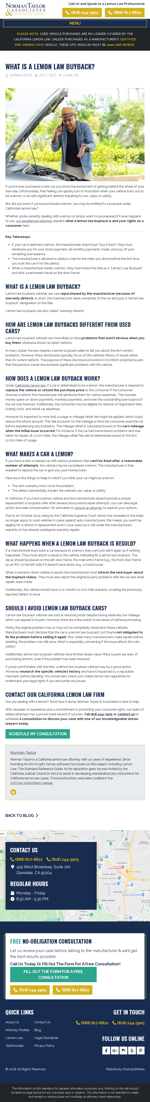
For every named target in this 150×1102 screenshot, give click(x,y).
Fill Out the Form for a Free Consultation (53, 974)
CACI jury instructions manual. (31, 783)
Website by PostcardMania (125, 1069)
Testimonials (14, 1046)
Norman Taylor (23, 752)
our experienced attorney (34, 221)
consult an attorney (88, 508)
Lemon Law (71, 75)
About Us (12, 1022)
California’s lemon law (30, 385)
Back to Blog (20, 815)
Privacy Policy (44, 1046)
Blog (37, 1030)
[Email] (13, 792)
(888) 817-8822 (127, 12)
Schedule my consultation (38, 734)
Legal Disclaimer (46, 1038)
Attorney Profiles (17, 1030)
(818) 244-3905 (84, 12)
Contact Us (42, 1022)
